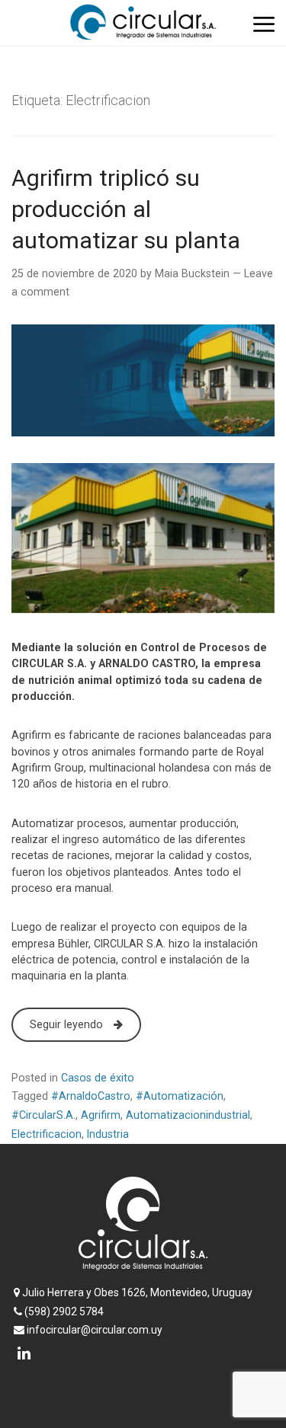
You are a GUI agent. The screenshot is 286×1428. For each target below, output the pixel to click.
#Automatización (179, 1096)
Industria (108, 1134)
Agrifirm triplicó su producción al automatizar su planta (125, 209)
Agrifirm (101, 1115)
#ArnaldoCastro (90, 1096)
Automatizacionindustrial (188, 1115)
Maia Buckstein (192, 273)
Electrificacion (46, 1134)
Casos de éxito (97, 1078)
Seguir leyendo (68, 1024)
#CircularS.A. (43, 1115)
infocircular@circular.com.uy (93, 1330)
